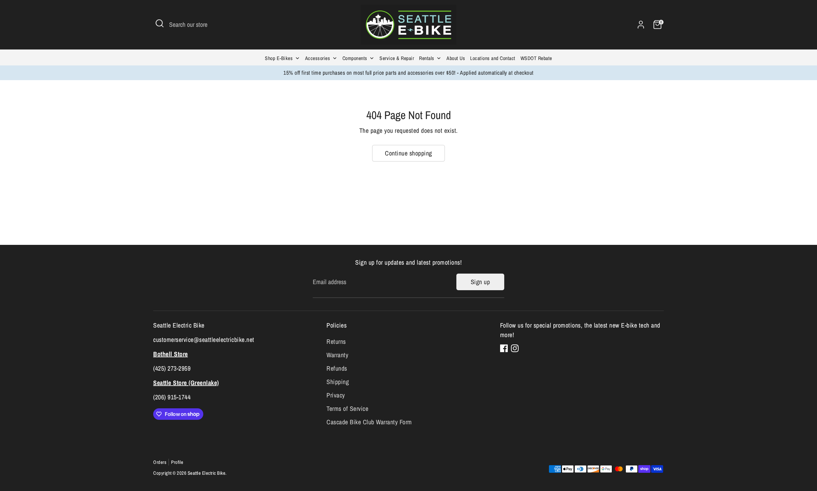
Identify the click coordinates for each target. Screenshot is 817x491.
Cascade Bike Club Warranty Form (369, 422)
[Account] (640, 24)
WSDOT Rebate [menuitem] (536, 58)
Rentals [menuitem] (426, 58)
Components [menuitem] (354, 58)
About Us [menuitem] (455, 58)
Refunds (336, 368)
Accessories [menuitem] (317, 58)
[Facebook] (504, 348)
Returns (336, 341)
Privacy (335, 395)
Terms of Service (347, 408)
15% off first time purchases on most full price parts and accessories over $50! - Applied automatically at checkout (408, 72)
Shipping (337, 381)
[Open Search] (159, 23)
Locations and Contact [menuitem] (492, 58)
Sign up (480, 281)
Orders (159, 462)
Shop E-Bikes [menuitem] (279, 58)
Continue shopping (408, 153)
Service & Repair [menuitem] (396, 58)
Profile (177, 462)
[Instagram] (515, 348)
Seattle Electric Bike (207, 473)
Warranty (337, 355)
